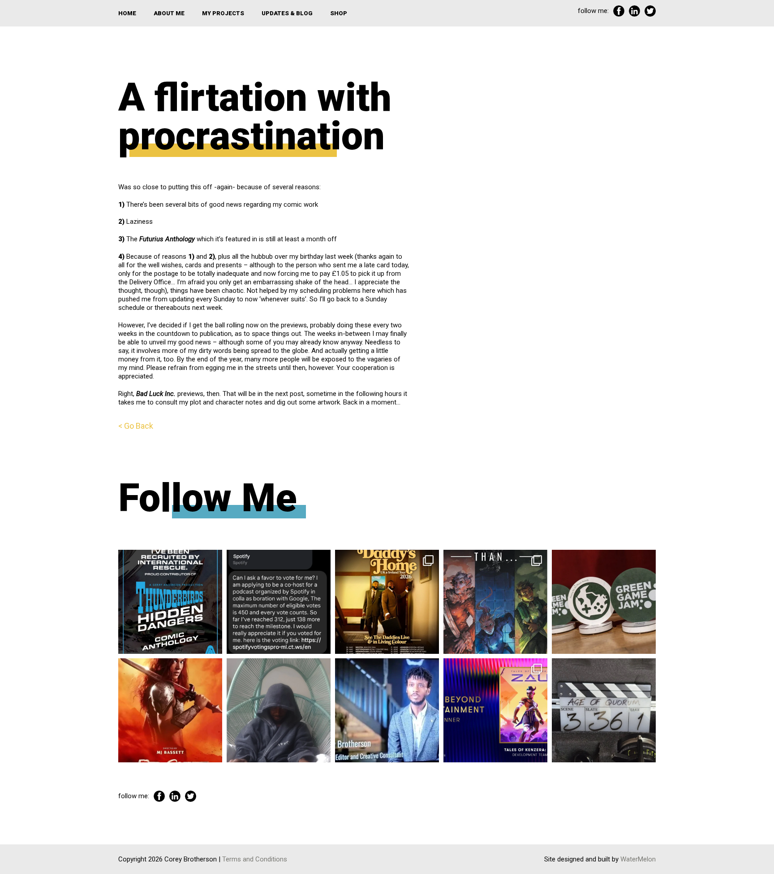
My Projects (223, 13)
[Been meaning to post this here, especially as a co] (495, 710)
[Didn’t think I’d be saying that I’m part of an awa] (604, 602)
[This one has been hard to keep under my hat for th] (170, 602)
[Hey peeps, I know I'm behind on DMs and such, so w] (279, 602)
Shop (338, 13)
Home (127, 13)
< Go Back (135, 425)
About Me (169, 13)
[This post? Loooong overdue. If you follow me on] (387, 602)
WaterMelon (638, 859)
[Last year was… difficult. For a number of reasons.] (495, 602)
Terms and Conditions (254, 859)
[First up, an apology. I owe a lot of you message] (604, 710)
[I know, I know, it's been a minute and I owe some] (170, 710)
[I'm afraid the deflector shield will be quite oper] (279, 710)
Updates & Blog (287, 13)
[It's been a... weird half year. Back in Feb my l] (387, 710)
